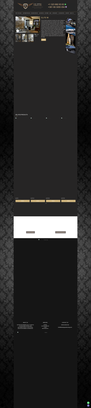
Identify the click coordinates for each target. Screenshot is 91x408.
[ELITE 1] (23, 157)
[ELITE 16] (53, 157)
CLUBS (45, 327)
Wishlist (43, 39)
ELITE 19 (63, 198)
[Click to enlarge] (17, 30)
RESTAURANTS (45, 328)
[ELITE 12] (38, 157)
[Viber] (88, 405)
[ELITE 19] (68, 157)
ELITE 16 (47, 198)
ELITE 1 (17, 198)
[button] (17, 73)
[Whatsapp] (88, 403)
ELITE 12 (32, 198)
